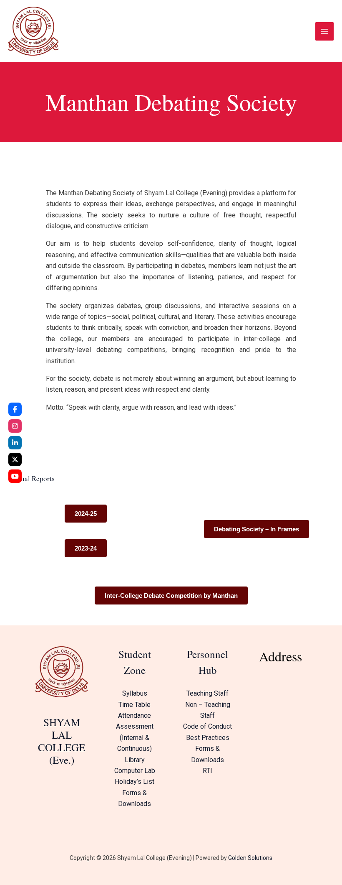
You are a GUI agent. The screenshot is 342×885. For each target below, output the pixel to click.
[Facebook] (15, 409)
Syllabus (134, 693)
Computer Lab (134, 771)
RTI (207, 771)
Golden (237, 857)
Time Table (134, 705)
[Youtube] (15, 476)
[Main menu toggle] (324, 31)
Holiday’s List (134, 782)
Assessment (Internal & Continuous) (134, 737)
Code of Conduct (207, 726)
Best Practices (207, 738)
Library (135, 760)
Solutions (259, 857)
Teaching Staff (207, 693)
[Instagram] (15, 426)
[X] (15, 459)
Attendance (134, 715)
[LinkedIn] (15, 442)
